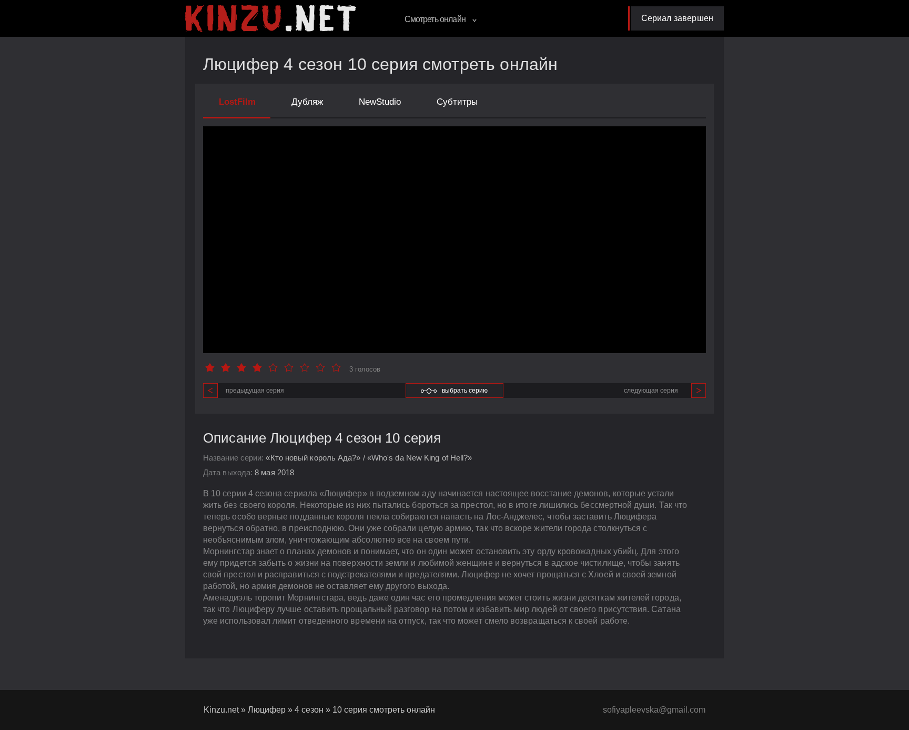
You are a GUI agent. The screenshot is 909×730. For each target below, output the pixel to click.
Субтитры (457, 102)
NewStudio (380, 102)
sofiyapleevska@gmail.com (654, 709)
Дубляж (307, 102)
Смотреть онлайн (436, 19)
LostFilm (237, 102)
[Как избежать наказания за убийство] (270, 18)
